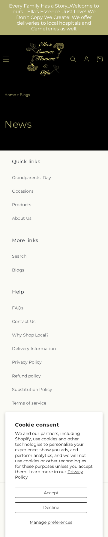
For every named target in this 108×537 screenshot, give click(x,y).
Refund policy (26, 376)
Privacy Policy (27, 362)
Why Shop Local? (30, 335)
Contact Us (23, 321)
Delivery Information (34, 348)
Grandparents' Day (31, 177)
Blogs (18, 270)
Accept (51, 492)
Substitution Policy (32, 389)
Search (19, 256)
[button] (73, 59)
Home (10, 94)
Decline (51, 507)
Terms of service (29, 403)
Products (21, 204)
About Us (22, 218)
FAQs (17, 308)
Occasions (23, 191)
